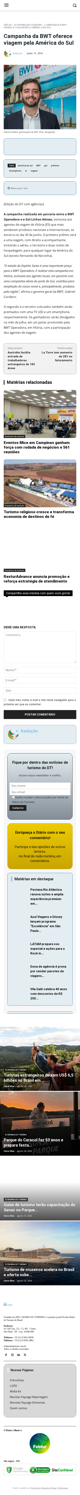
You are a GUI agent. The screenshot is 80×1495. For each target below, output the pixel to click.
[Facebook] (28, 146)
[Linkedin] (18, 1355)
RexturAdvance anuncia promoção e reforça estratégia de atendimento (37, 578)
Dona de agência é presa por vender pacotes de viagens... (48, 971)
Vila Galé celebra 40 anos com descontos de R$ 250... (48, 993)
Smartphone (15, 170)
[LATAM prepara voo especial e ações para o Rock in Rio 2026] (19, 947)
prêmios (55, 165)
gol (45, 165)
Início (8, 25)
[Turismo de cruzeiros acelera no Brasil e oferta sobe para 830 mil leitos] (40, 1253)
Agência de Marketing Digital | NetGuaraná (49, 1488)
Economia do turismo (28, 25)
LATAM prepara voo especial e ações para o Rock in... (47, 948)
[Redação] (8, 53)
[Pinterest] (45, 146)
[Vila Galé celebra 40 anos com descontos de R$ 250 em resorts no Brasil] (19, 992)
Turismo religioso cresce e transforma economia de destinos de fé (39, 514)
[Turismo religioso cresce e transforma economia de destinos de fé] (40, 483)
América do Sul (25, 165)
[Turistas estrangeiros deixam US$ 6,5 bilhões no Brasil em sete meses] (40, 1059)
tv (26, 170)
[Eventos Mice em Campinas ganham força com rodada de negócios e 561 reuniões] (40, 414)
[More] (63, 146)
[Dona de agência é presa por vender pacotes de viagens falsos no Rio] (19, 969)
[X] (37, 146)
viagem (34, 170)
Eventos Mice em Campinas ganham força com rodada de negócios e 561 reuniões (37, 447)
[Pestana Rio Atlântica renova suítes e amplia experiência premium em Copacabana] (19, 892)
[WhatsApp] (54, 146)
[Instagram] (12, 1355)
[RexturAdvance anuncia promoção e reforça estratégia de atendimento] (40, 548)
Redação (17, 53)
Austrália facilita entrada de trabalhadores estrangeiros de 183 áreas (21, 360)
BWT (38, 165)
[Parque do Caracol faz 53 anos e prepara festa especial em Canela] (40, 1124)
